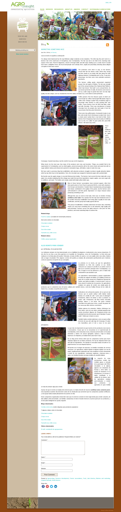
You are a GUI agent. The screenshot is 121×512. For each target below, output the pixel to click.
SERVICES (49, 9)
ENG (107, 2)
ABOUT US (68, 9)
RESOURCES (58, 9)
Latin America (91, 478)
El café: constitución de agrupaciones (52, 429)
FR (110, 2)
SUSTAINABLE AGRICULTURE (100, 9)
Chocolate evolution (46, 223)
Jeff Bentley (54, 52)
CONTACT (84, 9)
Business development (62, 478)
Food (84, 478)
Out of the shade (46, 229)
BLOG (42, 9)
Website (43, 468)
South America (56, 480)
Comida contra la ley (47, 407)
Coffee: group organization (48, 239)
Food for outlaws (46, 216)
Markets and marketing (103, 478)
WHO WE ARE (22, 36)
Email (43, 462)
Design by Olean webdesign (107, 510)
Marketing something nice (52, 49)
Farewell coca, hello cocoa (48, 232)
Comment (44, 440)
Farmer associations (76, 478)
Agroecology (50, 478)
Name (43, 457)
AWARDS (77, 9)
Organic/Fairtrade (46, 480)
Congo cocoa (45, 226)
